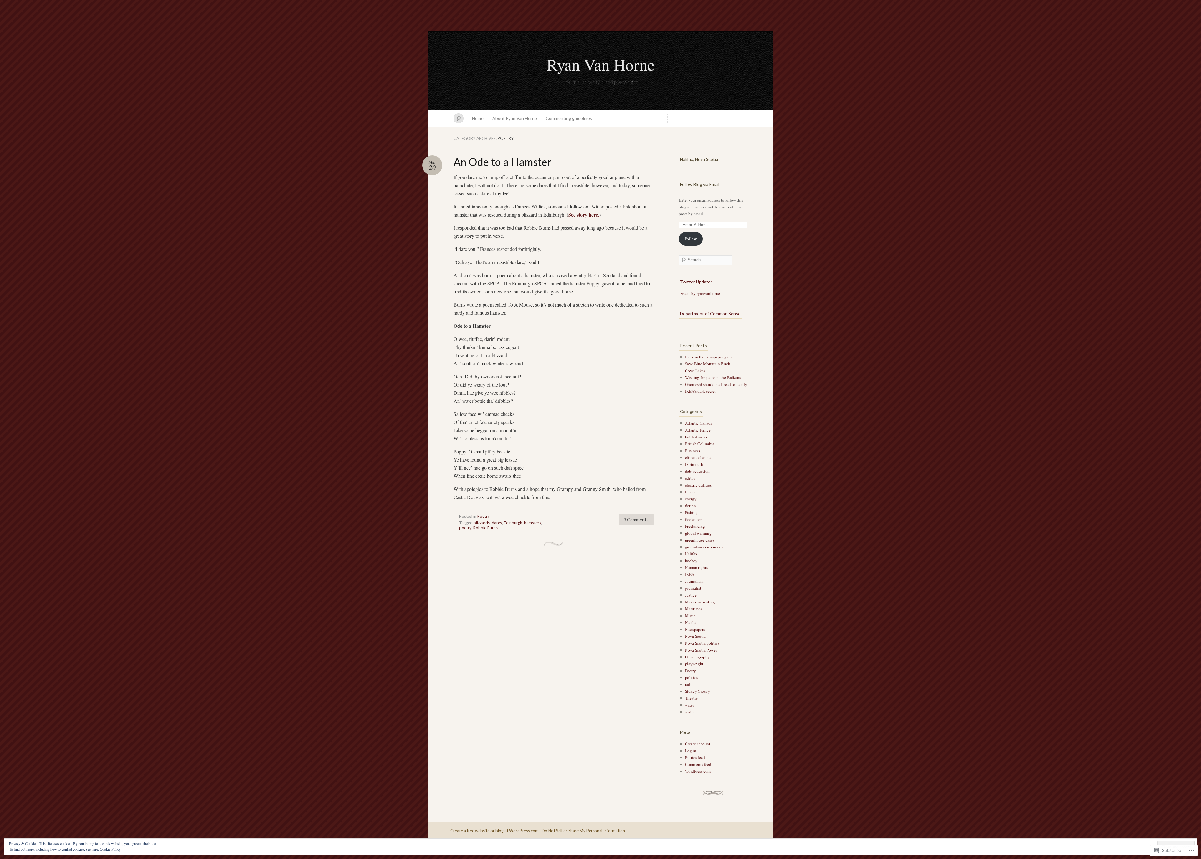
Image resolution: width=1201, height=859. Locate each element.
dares (497, 522)
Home (478, 118)
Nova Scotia (695, 636)
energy (691, 499)
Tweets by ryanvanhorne (699, 293)
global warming (698, 533)
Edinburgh (513, 522)
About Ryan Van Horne (514, 118)
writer (690, 712)
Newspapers (695, 629)
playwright (694, 664)
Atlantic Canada (698, 423)
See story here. (583, 214)
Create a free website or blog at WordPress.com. (495, 830)
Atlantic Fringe (698, 430)
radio (689, 684)
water (689, 705)
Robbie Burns (485, 527)
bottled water (696, 437)
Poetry (483, 516)
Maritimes (693, 609)
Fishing (691, 512)
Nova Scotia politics (702, 643)
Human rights (696, 567)
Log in (690, 750)
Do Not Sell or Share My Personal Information (583, 830)
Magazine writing (700, 602)
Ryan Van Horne (601, 64)
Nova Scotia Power (701, 650)
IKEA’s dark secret (700, 391)
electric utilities (698, 485)
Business (692, 450)
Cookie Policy (110, 849)
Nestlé (690, 622)
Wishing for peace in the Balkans (713, 377)
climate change (698, 457)
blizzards (482, 522)
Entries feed (695, 757)
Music (690, 615)
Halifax (691, 554)
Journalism (694, 581)
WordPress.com (698, 771)
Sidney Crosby (697, 691)
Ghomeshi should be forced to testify (716, 384)
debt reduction (697, 471)
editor (690, 478)
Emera (690, 492)
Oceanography (697, 657)
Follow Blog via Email (699, 184)
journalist (693, 588)
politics (691, 677)
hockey (691, 560)
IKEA (689, 574)
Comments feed (698, 764)
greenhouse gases (699, 540)
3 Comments (636, 519)
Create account (697, 744)
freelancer (693, 519)
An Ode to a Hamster (502, 161)
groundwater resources (704, 547)
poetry (465, 527)
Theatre (691, 698)
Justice (691, 595)
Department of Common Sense (710, 313)
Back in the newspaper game (709, 357)
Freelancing (695, 526)
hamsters (532, 522)
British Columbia (699, 444)
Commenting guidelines (569, 118)
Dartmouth (694, 464)
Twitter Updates (696, 281)
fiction (690, 505)
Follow (691, 239)
